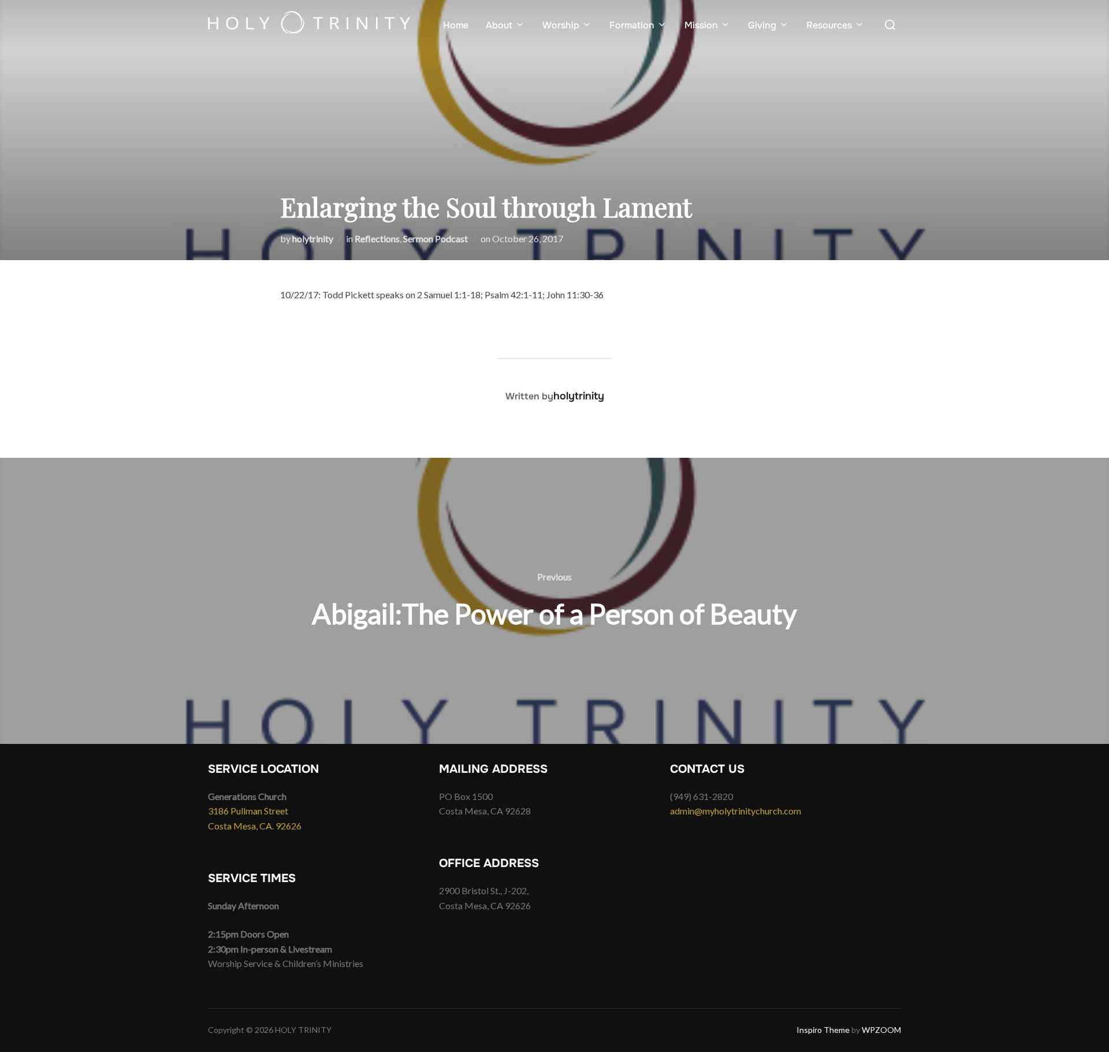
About (499, 25)
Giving (762, 25)
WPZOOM (881, 1030)
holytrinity (312, 238)
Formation (631, 25)
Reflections (377, 238)
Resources (829, 25)
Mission (701, 25)
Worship (560, 25)
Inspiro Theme (823, 1030)
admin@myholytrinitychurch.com (735, 810)
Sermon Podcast (435, 238)
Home (455, 25)
